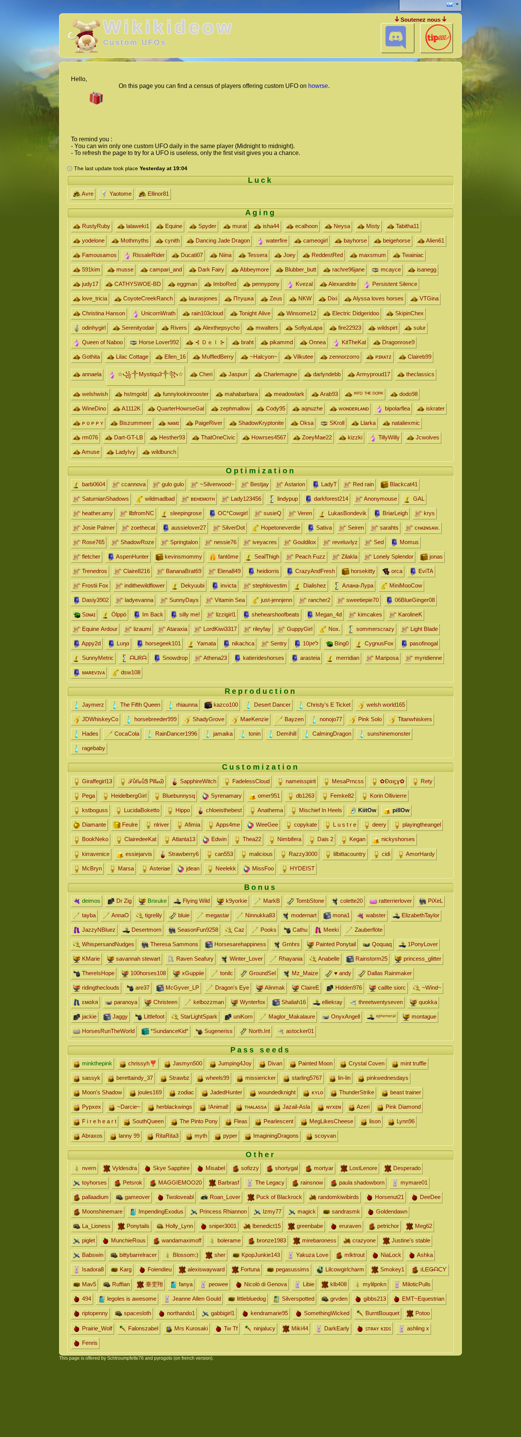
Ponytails (137, 1226)
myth (200, 1135)
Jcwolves (426, 437)
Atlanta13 (183, 839)
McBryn (91, 868)
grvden (338, 1298)
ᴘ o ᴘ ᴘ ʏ (91, 423)
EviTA (425, 571)
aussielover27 (188, 527)
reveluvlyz (344, 542)
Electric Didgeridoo (355, 313)
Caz (238, 929)
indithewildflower (144, 585)
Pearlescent (277, 1121)
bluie (183, 915)
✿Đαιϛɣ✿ (391, 781)
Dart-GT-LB (128, 437)
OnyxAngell (345, 1016)
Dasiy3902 (94, 600)
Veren (304, 513)
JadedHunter (225, 1092)
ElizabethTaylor (419, 915)
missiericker (260, 1078)
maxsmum (371, 255)
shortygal (285, 1168)
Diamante (93, 824)
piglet (87, 1240)
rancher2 (318, 600)
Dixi (331, 298)
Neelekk (225, 868)
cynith (171, 240)
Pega (87, 795)
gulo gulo (172, 484)
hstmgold (134, 394)
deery (378, 824)
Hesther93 (171, 437)
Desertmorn (145, 929)
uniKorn (242, 1016)
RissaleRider (148, 255)
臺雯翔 (153, 1284)
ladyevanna (138, 600)
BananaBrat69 (182, 571)
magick (306, 1211)
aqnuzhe (311, 408)
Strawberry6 (183, 854)
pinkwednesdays (386, 1078)
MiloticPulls (416, 1284)
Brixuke (156, 900)
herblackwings (173, 1106)
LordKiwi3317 (219, 629)
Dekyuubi (191, 585)
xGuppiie (192, 973)
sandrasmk (345, 1211)
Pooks (268, 929)
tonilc (226, 973)
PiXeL (434, 900)
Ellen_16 (174, 356)
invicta (227, 585)
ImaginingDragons (275, 1135)
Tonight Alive (254, 313)
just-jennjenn (275, 600)
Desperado (406, 1168)
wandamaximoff (180, 1240)
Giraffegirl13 (96, 781)
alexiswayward (205, 1269)
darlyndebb (326, 374)
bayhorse (354, 240)
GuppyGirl (298, 629)
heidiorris (267, 571)
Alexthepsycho (220, 327)
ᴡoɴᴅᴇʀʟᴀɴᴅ (353, 408)
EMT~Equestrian (422, 1298)
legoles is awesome (131, 1298)
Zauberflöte (368, 929)
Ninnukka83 (259, 915)
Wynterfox (251, 1002)
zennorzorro (343, 356)
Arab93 (328, 394)
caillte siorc (391, 987)
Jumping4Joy (234, 1063)
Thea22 (251, 839)
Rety (426, 781)
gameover (136, 1197)
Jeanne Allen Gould (196, 1298)
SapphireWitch (197, 781)
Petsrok (131, 1182)
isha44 (270, 226)
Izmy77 (271, 1211)
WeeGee (266, 824)
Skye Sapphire (170, 1168)
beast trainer (405, 1092)
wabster (375, 915)
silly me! (189, 614)
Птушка (243, 298)
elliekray (331, 1002)
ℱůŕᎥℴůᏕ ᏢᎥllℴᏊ (145, 781)
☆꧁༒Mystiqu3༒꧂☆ (149, 374)
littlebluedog (250, 1298)
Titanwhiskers (414, 719)
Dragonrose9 (398, 342)
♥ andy (342, 973)
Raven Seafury (194, 958)
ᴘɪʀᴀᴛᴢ (383, 356)
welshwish (94, 394)
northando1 (180, 1313)
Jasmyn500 (186, 1063)
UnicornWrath (157, 313)
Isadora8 (92, 1269)
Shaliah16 (293, 1002)
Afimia (191, 824)
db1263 (304, 795)
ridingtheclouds (99, 987)
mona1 (340, 915)
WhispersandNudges (107, 944)
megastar (216, 915)
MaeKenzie (254, 719)
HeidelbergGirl (127, 795)
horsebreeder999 (155, 719)
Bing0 (341, 643)
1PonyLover (422, 944)
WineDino (93, 408)
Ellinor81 (157, 193)
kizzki (354, 437)
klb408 (338, 1284)
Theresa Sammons (173, 944)
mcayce (390, 269)
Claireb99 (418, 356)
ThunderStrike (356, 1092)
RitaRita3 (166, 1135)
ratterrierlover (394, 900)
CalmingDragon (331, 733)
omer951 (268, 795)
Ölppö (118, 614)
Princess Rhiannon (222, 1211)
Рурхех (90, 1106)
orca (396, 571)
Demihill (285, 733)
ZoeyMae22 (316, 437)
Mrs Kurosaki (190, 1328)
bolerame (228, 1240)
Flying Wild (195, 900)
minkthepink (96, 1063)
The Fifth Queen (139, 704)
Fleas (240, 1121)
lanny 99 (128, 1135)
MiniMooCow (405, 585)
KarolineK (409, 614)
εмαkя (89, 1002)
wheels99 (216, 1078)
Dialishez (314, 585)
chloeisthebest (223, 810)
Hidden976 (348, 987)
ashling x (417, 1328)
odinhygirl (93, 327)
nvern (88, 1168)
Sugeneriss (218, 1031)
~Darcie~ (128, 1106)
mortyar (322, 1168)
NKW (304, 298)
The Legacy (269, 1182)
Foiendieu (159, 1269)
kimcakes (369, 614)
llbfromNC (140, 513)
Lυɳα (122, 643)
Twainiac (412, 255)
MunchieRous (127, 1240)
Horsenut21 (388, 1197)
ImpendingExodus (160, 1211)
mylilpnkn (373, 1284)
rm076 (89, 437)
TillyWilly (388, 437)
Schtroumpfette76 (125, 1358)
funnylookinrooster (185, 394)
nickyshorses (397, 839)
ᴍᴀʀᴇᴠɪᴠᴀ (92, 672)
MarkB (271, 900)
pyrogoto (163, 1358)
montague (423, 1016)
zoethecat (142, 527)
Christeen (164, 1002)
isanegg (425, 269)
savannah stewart (137, 958)
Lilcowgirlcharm (344, 1269)
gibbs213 (374, 1298)
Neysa (341, 226)
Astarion (294, 484)
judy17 (89, 284)
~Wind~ (430, 987)
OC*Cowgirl (232, 513)
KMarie (90, 958)
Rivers (178, 327)
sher (219, 1255)
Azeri (362, 1106)
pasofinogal (423, 643)
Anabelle (328, 958)
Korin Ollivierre (387, 795)
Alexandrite (341, 284)
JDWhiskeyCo (99, 719)
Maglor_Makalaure (291, 1016)
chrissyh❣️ (142, 1063)
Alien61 (434, 240)
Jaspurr (237, 374)
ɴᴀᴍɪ (172, 423)
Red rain (362, 484)
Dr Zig (123, 900)
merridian (346, 658)
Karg (125, 1269)
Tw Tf (230, 1328)
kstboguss (94, 810)
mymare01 (413, 1182)
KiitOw (366, 810)
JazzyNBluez (98, 929)
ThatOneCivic (217, 437)
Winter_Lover (245, 958)
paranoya (125, 1002)
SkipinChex (409, 313)
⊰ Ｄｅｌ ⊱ (209, 342)
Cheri (205, 374)
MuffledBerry (217, 356)
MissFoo (262, 868)
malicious (260, 854)
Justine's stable (410, 1240)
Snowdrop (174, 658)
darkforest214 (330, 498)
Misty (372, 226)
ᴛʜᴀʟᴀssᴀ (255, 1106)
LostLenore (362, 1168)
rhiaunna (186, 704)
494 (85, 1298)
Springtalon (183, 542)
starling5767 (306, 1078)
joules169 (149, 1092)
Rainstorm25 (371, 958)
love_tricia (93, 298)
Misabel (214, 1168)
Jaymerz (92, 704)
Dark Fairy (210, 269)
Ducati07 (191, 255)
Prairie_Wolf (96, 1328)
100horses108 (147, 973)
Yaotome (120, 193)
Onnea (316, 342)
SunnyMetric (97, 658)
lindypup (287, 498)
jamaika (222, 733)
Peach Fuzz (309, 556)
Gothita (90, 356)
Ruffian (120, 1284)
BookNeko (94, 839)
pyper (229, 1135)
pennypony (265, 284)
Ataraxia (176, 629)
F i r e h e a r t (98, 1121)
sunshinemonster (388, 733)
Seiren (355, 527)
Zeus (275, 298)
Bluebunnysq (178, 795)
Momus (408, 542)
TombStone (309, 900)
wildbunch (163, 452)
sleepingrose (185, 513)
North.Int (258, 1031)
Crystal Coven (365, 1063)
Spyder (206, 226)
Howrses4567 (268, 437)
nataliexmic (405, 423)
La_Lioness (95, 1226)
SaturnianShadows (104, 498)
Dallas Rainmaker (389, 973)
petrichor (387, 1226)
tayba (88, 915)
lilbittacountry (349, 854)
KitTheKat (353, 342)
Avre (86, 193)
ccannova (133, 484)
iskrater (435, 408)
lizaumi (141, 629)
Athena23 (214, 658)
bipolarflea (396, 408)
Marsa (125, 868)
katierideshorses (262, 658)
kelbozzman (208, 1002)
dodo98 (408, 394)
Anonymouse (380, 498)
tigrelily (152, 915)
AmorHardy (420, 854)
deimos (90, 900)
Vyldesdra (124, 1168)
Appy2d (90, 643)
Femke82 (341, 795)
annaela (90, 374)
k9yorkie (235, 900)
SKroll (336, 423)
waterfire (275, 240)
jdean (192, 868)
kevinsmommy (182, 556)
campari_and (165, 269)
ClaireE (309, 987)
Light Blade (423, 629)
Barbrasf (227, 1182)
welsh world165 (385, 704)
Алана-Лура (357, 585)
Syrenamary (225, 795)
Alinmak (274, 987)
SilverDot (232, 527)
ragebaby (92, 748)
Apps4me (227, 824)
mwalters (266, 327)
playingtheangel (421, 824)
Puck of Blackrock (278, 1197)
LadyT (328, 484)
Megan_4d (328, 614)
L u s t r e (343, 824)
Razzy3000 (302, 854)
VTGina (428, 298)
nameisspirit (300, 781)
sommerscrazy (374, 629)
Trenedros (93, 571)
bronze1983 (270, 1240)
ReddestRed (326, 255)
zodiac (185, 1092)
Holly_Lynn (178, 1226)
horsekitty (362, 571)
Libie (307, 1284)
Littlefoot (153, 1016)
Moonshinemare (101, 1211)
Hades (89, 733)
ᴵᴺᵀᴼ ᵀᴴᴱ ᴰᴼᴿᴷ (367, 394)
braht (247, 342)
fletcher (90, 556)
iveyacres (264, 542)
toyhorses (93, 1182)
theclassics (419, 374)
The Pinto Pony (198, 1121)
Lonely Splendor (392, 556)
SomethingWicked (325, 1313)
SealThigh (266, 556)
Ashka (424, 1255)
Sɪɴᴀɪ (87, 614)
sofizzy (249, 1168)
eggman (186, 284)
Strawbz (178, 1078)
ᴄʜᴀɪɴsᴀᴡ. (426, 527)
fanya (185, 1284)
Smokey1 (391, 1269)
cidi (385, 854)
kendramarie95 (268, 1313)
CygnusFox (378, 643)
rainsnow (311, 1182)
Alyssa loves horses (378, 298)
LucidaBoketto (140, 810)
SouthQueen (147, 1121)
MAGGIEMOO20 (179, 1182)
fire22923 (349, 327)
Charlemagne (279, 374)
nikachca (242, 643)
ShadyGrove (207, 719)
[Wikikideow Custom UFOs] (195, 52)
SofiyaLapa (307, 327)
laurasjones (202, 298)
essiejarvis (138, 854)
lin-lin (343, 1078)
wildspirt (386, 327)
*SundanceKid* (168, 1031)
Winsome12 (300, 313)
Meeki (330, 929)
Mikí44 (299, 1328)
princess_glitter (421, 958)
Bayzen (293, 719)
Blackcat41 (403, 484)
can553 (223, 854)
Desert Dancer (271, 704)
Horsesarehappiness (239, 944)
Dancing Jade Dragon (222, 240)
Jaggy (119, 1016)
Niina (224, 255)
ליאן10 (309, 643)
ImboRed (224, 284)
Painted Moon (315, 1063)
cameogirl (315, 240)
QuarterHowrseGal (179, 408)
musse (124, 269)
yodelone (92, 240)
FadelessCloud (250, 781)
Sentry (278, 643)
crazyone (363, 1240)
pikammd (280, 342)
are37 (142, 987)
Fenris (89, 1343)
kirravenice (94, 854)
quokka (427, 1002)
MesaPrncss (347, 781)
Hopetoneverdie (279, 527)
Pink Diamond (402, 1106)
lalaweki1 (137, 226)
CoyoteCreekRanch (147, 298)
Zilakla (348, 556)
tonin (253, 733)
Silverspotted (297, 1298)
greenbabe (309, 1226)
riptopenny (94, 1313)
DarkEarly (336, 1328)
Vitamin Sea (229, 600)
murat (239, 226)
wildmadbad (159, 498)
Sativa (323, 527)
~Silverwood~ (216, 484)
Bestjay (259, 484)
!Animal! (217, 1106)
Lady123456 (245, 498)
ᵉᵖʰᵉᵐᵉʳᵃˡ (385, 1016)
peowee (217, 1284)
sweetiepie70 (362, 600)
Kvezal (303, 284)
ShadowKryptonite (260, 423)
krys (428, 513)
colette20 (351, 900)
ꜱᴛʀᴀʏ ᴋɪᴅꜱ (377, 1328)
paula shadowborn (361, 1182)
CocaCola (126, 733)
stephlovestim (269, 585)
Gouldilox (303, 542)
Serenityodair (137, 327)
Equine (173, 226)
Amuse (90, 452)
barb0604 (92, 484)
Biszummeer (134, 423)
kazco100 (225, 704)
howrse (318, 86)
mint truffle (412, 1063)
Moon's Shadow (101, 1092)
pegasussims (291, 1269)
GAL (418, 498)
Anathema (269, 810)
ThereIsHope (97, 973)
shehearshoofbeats (274, 614)
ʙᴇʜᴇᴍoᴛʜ (202, 498)
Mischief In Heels (319, 810)
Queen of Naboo (101, 342)
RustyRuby (95, 226)
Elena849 (228, 571)
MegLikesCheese (330, 1121)
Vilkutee (302, 356)
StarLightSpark (198, 1016)
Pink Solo (369, 719)
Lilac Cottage (131, 356)
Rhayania (289, 958)
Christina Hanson (102, 313)
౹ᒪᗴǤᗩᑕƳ (433, 1269)
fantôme (227, 556)
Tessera (256, 255)
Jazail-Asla (295, 1106)
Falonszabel (142, 1328)
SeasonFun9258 (197, 929)
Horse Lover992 (158, 342)
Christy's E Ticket (328, 704)
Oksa (306, 423)
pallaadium (94, 1197)
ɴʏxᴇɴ (333, 1106)
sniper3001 (221, 1226)
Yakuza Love (311, 1255)
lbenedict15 (266, 1226)
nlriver (160, 824)
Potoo (422, 1313)
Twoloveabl (179, 1197)
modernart (303, 915)
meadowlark (288, 394)
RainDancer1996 (175, 733)
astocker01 (299, 1031)
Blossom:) (184, 1255)
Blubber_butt (299, 269)
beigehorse (395, 240)
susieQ (271, 513)
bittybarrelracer (137, 1255)
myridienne (427, 658)
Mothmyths (134, 240)
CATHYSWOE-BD (137, 284)
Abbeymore (254, 269)
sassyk (90, 1078)
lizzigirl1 (225, 614)
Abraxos (91, 1135)
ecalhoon (306, 226)
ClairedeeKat (139, 839)
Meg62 (422, 1226)
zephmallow (234, 408)
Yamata (205, 643)
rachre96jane (348, 269)
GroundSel (262, 973)
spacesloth (136, 1313)
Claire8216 (136, 571)
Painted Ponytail (335, 944)
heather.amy (96, 513)
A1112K (131, 408)
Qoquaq (381, 944)
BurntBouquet (381, 1313)
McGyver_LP (181, 987)
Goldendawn (391, 1211)
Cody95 (274, 408)
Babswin (91, 1255)
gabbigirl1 (222, 1313)
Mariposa (386, 658)
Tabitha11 (406, 226)
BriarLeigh (394, 513)
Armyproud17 (372, 374)
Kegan (356, 839)
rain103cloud (206, 313)
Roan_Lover (224, 1197)
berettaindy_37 (134, 1078)
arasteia (309, 658)
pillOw (400, 810)
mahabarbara (240, 394)
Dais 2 (324, 839)
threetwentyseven (380, 1002)
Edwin (218, 839)
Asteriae (159, 868)
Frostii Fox (94, 585)
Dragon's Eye (231, 987)
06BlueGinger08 (414, 600)
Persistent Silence (394, 284)
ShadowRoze (136, 542)
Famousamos (98, 255)
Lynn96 (405, 1121)
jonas (435, 556)
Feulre (129, 824)
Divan (274, 1063)
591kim (90, 269)
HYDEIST (301, 868)
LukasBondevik (346, 513)
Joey (289, 255)
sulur (419, 327)
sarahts (388, 527)
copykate (305, 824)
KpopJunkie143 (260, 1255)
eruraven (349, 1226)
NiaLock (390, 1255)
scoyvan (324, 1135)
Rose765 (92, 542)
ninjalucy (263, 1328)
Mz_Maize (304, 973)
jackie (88, 1016)
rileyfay (261, 629)
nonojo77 (330, 719)
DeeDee (429, 1197)
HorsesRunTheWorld (107, 1031)
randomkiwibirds (338, 1197)
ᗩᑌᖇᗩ (137, 658)
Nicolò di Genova (265, 1284)
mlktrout (354, 1255)
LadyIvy (124, 452)
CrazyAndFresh (314, 571)
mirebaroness (318, 1240)
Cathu (299, 929)
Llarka (367, 423)
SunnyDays (183, 600)
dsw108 (129, 672)
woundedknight (276, 1092)
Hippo (182, 810)
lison (374, 1121)
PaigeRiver (207, 423)
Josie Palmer (97, 527)
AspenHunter (132, 556)
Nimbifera (288, 839)
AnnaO (119, 915)
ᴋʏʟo (316, 1092)
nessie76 (224, 542)
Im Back (152, 614)
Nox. (333, 629)
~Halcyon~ (262, 356)
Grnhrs (290, 944)
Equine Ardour (98, 629)
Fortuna (249, 1269)
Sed (378, 542)
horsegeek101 (162, 643)
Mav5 (88, 1284)
